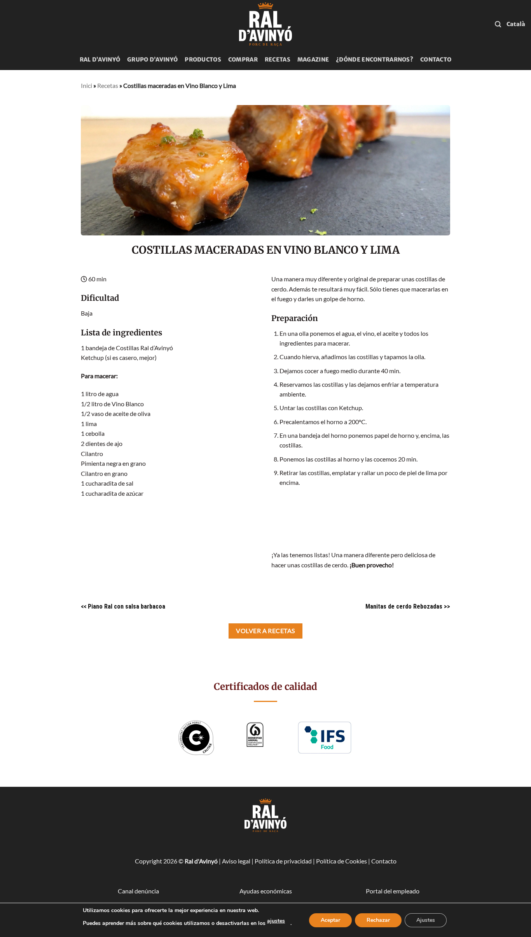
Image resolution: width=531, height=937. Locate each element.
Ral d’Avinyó (100, 59)
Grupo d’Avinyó (152, 59)
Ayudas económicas (265, 891)
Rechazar (378, 920)
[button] (498, 24)
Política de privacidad (283, 861)
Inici (86, 85)
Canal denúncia (138, 891)
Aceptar (330, 920)
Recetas (277, 59)
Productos (203, 59)
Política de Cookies (341, 861)
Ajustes (425, 920)
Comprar (243, 59)
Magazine (313, 59)
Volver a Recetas (265, 630)
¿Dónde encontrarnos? (374, 59)
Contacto (435, 59)
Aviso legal (236, 861)
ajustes (276, 921)
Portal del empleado (392, 891)
